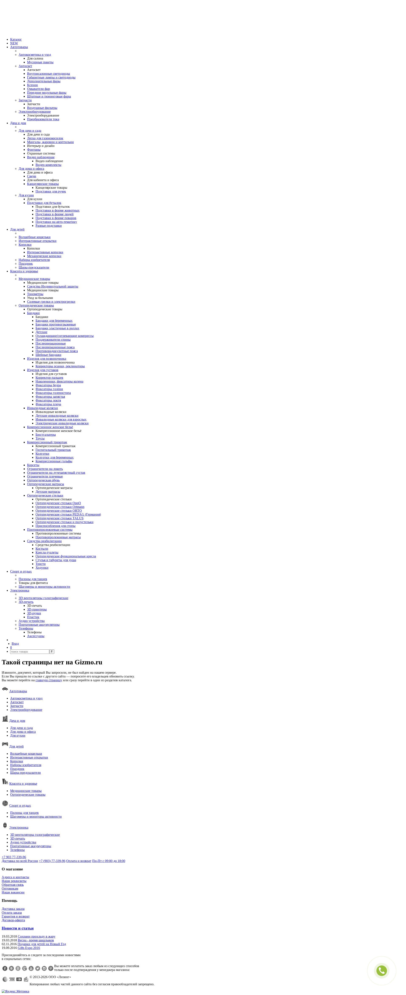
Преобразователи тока (43, 119)
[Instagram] (44, 968)
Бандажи (33, 313)
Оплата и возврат (78, 861)
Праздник (26, 263)
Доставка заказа (13, 909)
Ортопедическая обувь (43, 480)
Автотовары (19, 47)
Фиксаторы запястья (50, 396)
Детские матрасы (48, 491)
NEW (14, 43)
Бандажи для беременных (54, 320)
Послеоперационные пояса (55, 347)
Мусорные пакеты (40, 62)
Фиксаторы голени (49, 389)
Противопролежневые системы (50, 529)
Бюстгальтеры (46, 434)
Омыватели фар (38, 89)
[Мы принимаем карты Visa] (12, 979)
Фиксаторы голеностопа (53, 393)
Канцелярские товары (43, 184)
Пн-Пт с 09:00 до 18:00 (108, 861)
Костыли (42, 548)
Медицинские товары (34, 279)
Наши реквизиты (14, 881)
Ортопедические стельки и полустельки (64, 522)
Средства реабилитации (44, 541)
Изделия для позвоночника (46, 358)
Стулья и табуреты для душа (56, 560)
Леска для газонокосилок (45, 138)
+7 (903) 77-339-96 (52, 861)
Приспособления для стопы (55, 526)
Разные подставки (49, 225)
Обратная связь (13, 884)
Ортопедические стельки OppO (58, 503)
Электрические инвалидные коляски (62, 423)
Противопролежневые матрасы (58, 537)
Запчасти (25, 100)
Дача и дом (18, 123)
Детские (41, 332)
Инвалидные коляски (42, 408)
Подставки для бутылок (44, 203)
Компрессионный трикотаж (47, 442)
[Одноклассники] (18, 968)
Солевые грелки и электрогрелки (51, 301)
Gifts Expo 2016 (29, 948)
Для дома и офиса (31, 168)
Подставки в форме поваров (56, 218)
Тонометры (35, 294)
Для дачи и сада (30, 130)
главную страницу (49, 680)
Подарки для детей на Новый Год (42, 944)
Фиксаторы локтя (48, 400)
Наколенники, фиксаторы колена (59, 381)
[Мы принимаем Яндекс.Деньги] (26, 979)
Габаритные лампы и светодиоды (51, 77)
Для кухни (26, 195)
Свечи (31, 176)
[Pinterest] (50, 968)
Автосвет (25, 66)
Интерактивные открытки (37, 241)
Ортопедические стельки (45, 495)
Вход (15, 643)
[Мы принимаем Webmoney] (5, 979)
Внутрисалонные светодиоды (48, 73)
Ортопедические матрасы (45, 484)
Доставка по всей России (20, 861)
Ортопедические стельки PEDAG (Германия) (68, 514)
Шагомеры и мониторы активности (44, 586)
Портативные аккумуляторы (39, 624)
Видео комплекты (48, 165)
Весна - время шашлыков (36, 940)
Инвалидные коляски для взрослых (61, 419)
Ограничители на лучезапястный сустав (56, 472)
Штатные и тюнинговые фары (49, 96)
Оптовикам (10, 888)
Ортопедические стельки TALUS (60, 518)
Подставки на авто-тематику (56, 222)
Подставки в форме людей (55, 214)
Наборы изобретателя (34, 260)
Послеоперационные (51, 343)
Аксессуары (35, 636)
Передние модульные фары (46, 92)
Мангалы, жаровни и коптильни (50, 142)
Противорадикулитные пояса (57, 351)
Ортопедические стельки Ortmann (60, 507)
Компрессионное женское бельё (50, 427)
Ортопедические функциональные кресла (66, 556)
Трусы (40, 438)
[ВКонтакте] (11, 968)
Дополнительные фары (43, 81)
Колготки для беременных (55, 457)
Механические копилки (44, 256)
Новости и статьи (18, 928)
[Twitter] (37, 968)
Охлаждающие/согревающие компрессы (65, 336)
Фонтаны (34, 149)
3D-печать (26, 602)
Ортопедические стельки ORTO (59, 510)
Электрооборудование (35, 111)
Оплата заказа (12, 912)
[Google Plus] (24, 968)
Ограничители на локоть (45, 469)
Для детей (17, 229)
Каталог (16, 39)
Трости (41, 564)
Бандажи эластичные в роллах (57, 328)
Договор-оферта (13, 920)
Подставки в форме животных (58, 210)
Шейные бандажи (48, 355)
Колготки (42, 453)
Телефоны (26, 628)
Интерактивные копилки (45, 252)
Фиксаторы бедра (48, 385)
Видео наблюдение (41, 157)
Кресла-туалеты (47, 552)
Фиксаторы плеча (48, 404)
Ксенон (32, 85)
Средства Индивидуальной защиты (52, 286)
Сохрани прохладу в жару (36, 936)
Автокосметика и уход (35, 54)
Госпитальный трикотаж (53, 450)
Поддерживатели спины (53, 339)
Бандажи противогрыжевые (56, 324)
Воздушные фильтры (42, 108)
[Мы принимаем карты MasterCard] (19, 979)
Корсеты (33, 465)
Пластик (33, 617)
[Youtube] (31, 968)
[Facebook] (4, 968)
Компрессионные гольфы (54, 461)
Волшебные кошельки (35, 237)
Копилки (25, 244)
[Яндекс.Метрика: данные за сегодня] (15, 991)
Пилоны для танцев (33, 579)
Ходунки (42, 567)
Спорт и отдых (21, 571)
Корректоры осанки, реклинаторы (60, 366)
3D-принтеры (37, 609)
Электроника (19, 590)
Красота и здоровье (24, 271)
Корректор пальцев (49, 377)
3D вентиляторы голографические (43, 598)
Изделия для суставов (42, 370)
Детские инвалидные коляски (57, 415)
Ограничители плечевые (45, 476)
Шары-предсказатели (34, 267)
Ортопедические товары (36, 305)
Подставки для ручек (51, 191)
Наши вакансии (13, 892)
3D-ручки (34, 613)
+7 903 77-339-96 (14, 857)
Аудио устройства (32, 621)
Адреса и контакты (15, 877)
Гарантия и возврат (16, 916)
